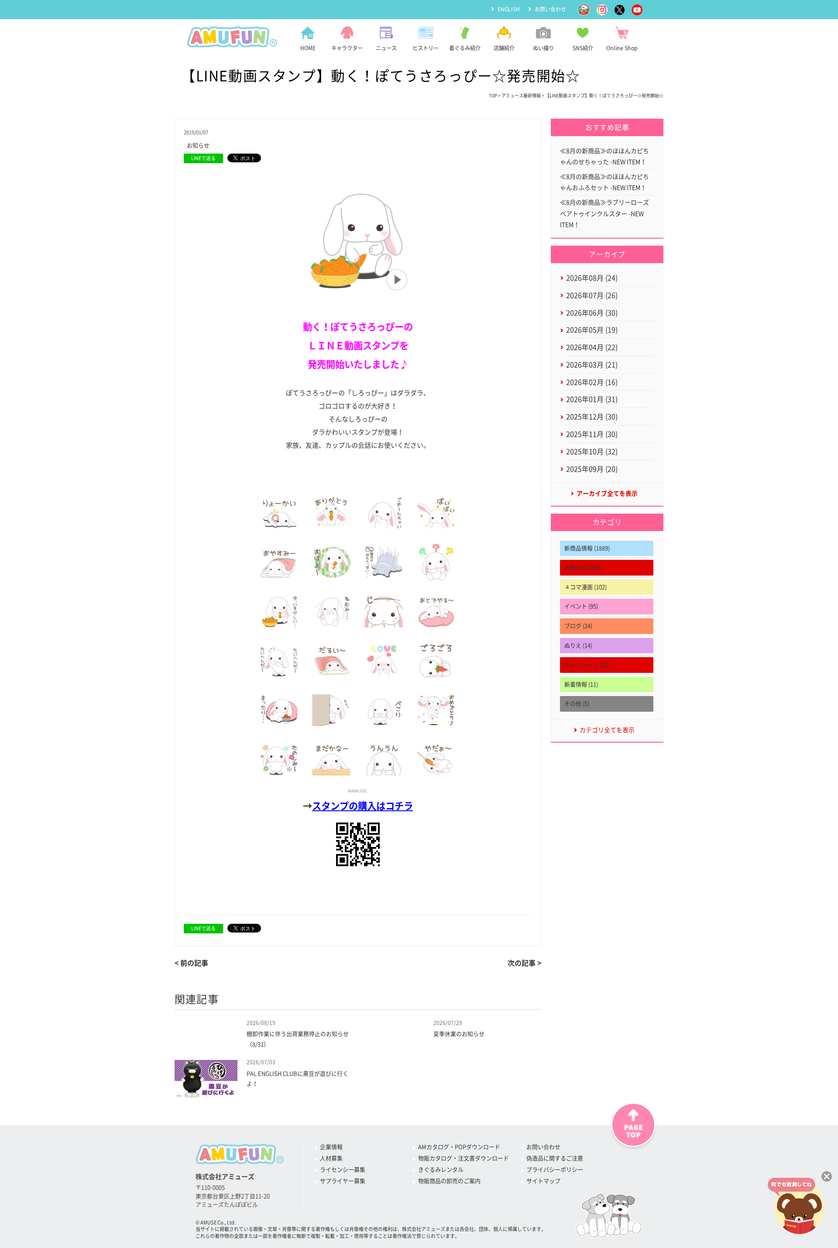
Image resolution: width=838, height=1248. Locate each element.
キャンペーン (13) (586, 665)
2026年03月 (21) (592, 364)
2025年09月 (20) (592, 469)
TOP (493, 95)
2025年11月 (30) (592, 434)
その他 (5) (576, 703)
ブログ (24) (578, 626)
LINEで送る (203, 158)
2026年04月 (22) (592, 347)
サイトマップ (543, 1181)
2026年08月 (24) (592, 277)
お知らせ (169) (582, 567)
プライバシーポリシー (554, 1170)
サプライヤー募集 (342, 1181)
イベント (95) (581, 606)
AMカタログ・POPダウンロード (459, 1147)
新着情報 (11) (581, 684)
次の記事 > (524, 963)
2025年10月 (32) (592, 451)
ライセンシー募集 (342, 1170)
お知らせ (198, 145)
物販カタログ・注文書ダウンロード (463, 1158)
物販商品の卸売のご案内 (449, 1181)
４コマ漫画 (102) (585, 587)
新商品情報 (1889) (587, 548)
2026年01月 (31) (592, 399)
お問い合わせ (550, 9)
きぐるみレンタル (441, 1170)
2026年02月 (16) (592, 382)
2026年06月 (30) (592, 312)
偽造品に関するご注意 (554, 1158)
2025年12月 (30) (592, 416)
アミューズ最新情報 (521, 95)
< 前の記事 (191, 963)
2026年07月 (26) (592, 295)
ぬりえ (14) (578, 645)
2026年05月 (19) (592, 329)
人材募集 (331, 1158)
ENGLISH (509, 9)
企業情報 (331, 1147)
